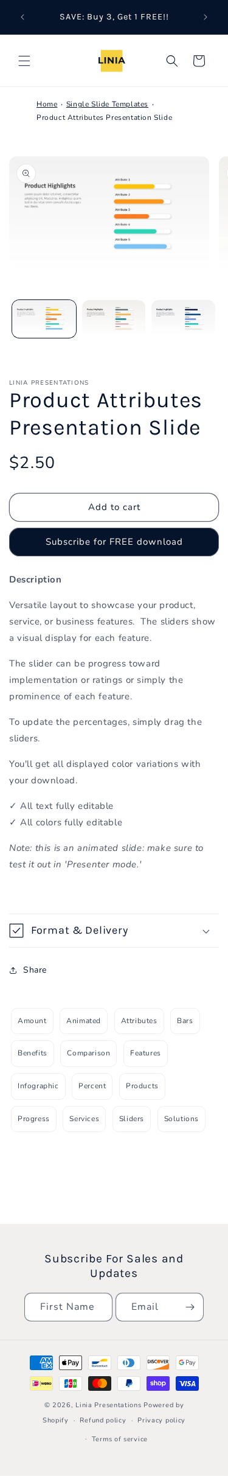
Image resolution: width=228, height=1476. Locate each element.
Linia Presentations (108, 1405)
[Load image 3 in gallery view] (183, 319)
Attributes (139, 1021)
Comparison (88, 1053)
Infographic (38, 1086)
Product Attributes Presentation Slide (104, 117)
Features (145, 1053)
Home (46, 104)
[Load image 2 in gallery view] (114, 319)
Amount (32, 1021)
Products (142, 1086)
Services (84, 1119)
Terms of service (120, 1439)
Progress (34, 1119)
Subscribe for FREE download (114, 542)
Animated (83, 1021)
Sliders (131, 1119)
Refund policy (103, 1420)
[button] (24, 60)
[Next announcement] (205, 17)
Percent (92, 1086)
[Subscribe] (189, 1307)
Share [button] (35, 970)
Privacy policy (161, 1420)
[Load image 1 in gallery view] (44, 319)
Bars (185, 1021)
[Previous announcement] (22, 17)
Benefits (32, 1053)
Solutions (181, 1119)
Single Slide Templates (107, 104)
